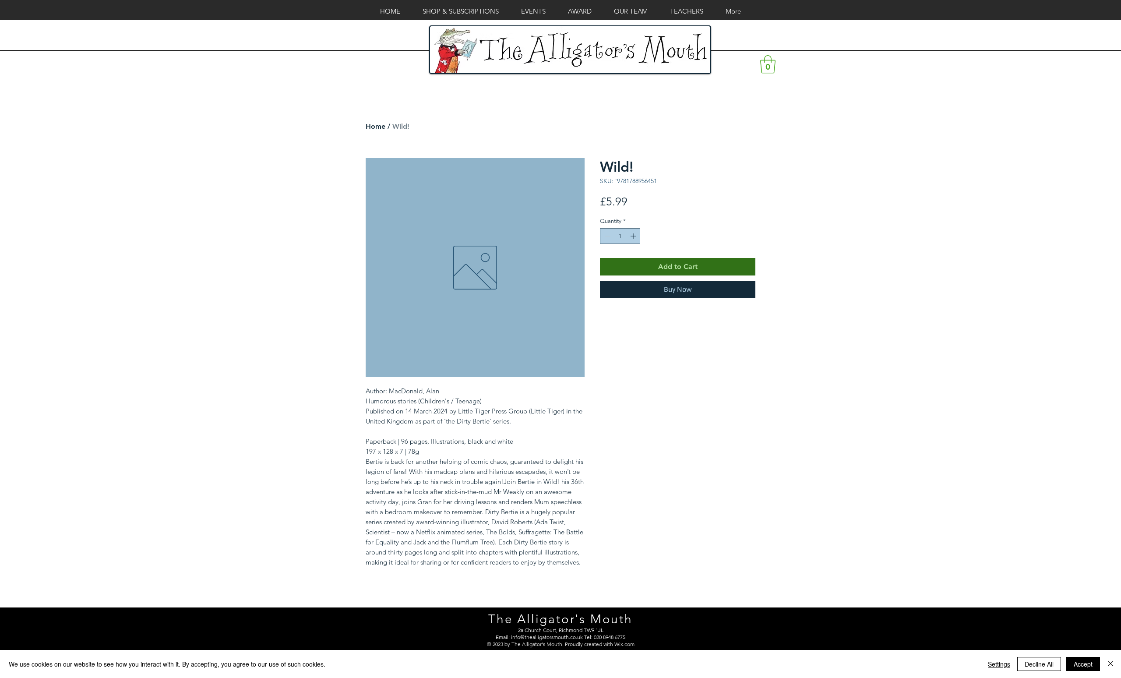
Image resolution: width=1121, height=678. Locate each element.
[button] (768, 64)
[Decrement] (606, 236)
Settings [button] (999, 664)
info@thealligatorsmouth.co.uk (547, 637)
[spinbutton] (620, 236)
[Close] (1110, 664)
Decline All (1039, 664)
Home (375, 126)
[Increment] (634, 236)
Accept (1083, 664)
